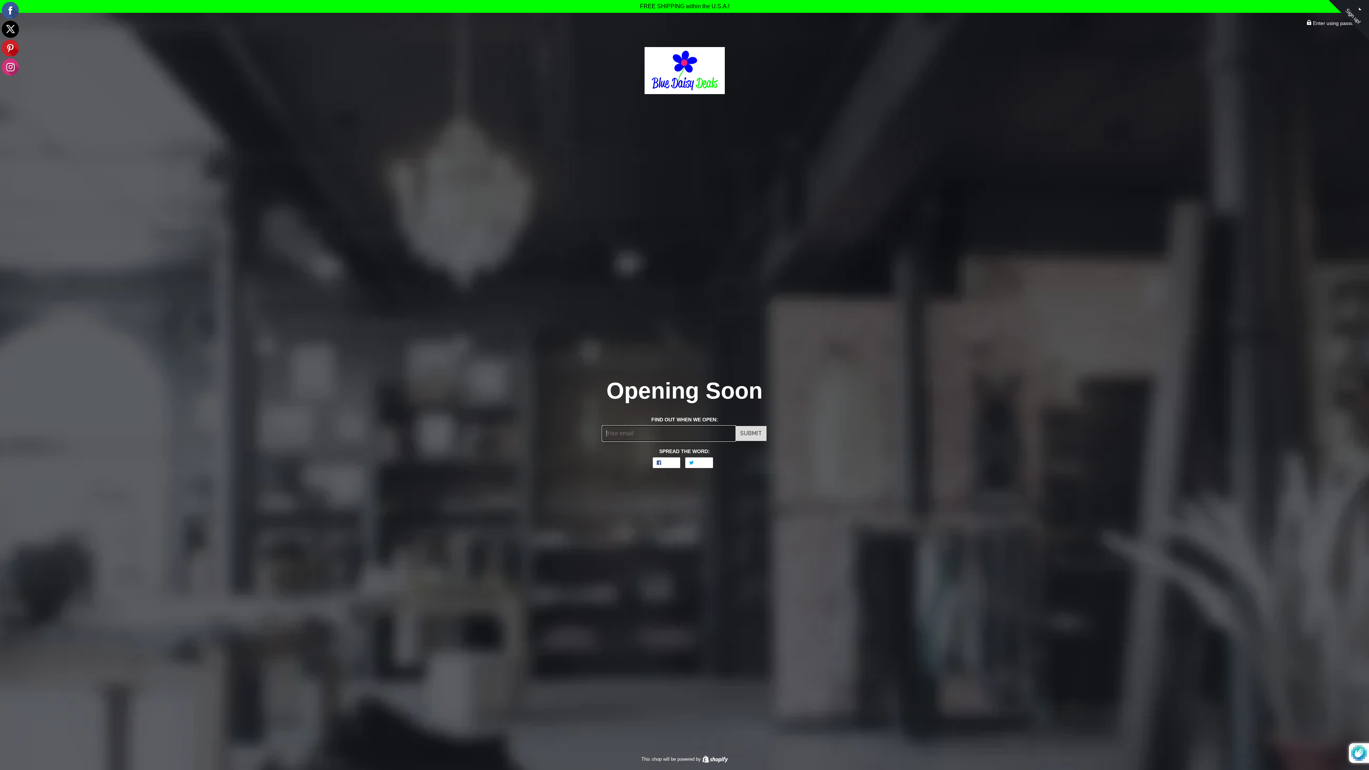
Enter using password (1337, 23)
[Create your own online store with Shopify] (715, 759)
